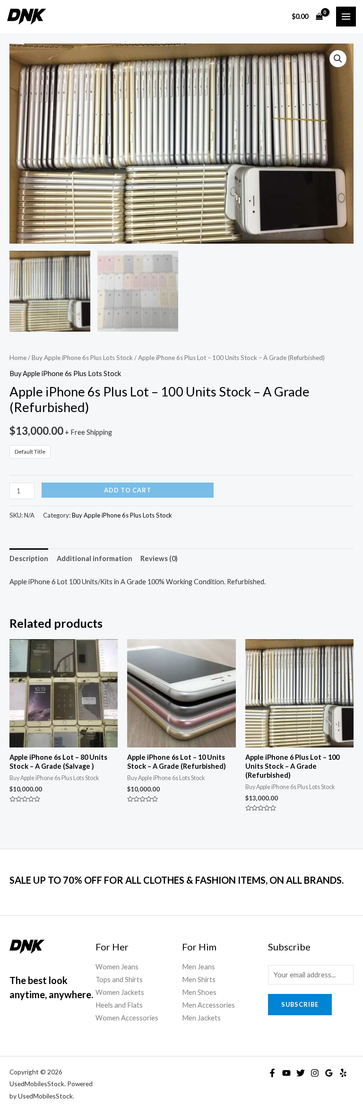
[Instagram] (315, 1073)
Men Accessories (208, 1005)
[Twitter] (300, 1073)
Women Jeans (116, 967)
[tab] (28, 558)
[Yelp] (343, 1073)
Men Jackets (201, 1018)
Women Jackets (119, 992)
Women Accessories (126, 1018)
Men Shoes (199, 992)
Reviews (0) (159, 558)
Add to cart (127, 490)
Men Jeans (198, 967)
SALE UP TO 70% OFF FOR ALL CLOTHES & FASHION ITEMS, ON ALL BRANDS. (176, 880)
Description (28, 558)
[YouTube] (286, 1073)
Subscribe (300, 1004)
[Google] (329, 1073)
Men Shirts (199, 979)
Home (17, 357)
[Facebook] (272, 1073)
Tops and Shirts (119, 979)
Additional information (94, 558)
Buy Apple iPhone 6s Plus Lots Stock (82, 357)
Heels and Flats (119, 1005)
